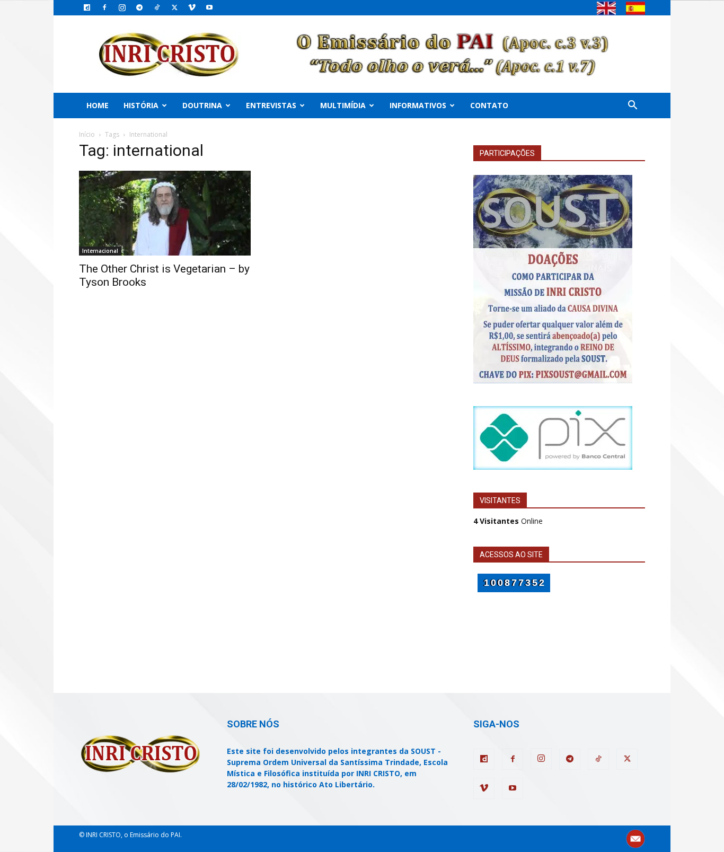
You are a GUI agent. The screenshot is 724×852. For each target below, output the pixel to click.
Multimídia (343, 105)
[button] (632, 106)
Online (508, 521)
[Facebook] (104, 7)
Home (97, 105)
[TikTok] (157, 7)
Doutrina (202, 105)
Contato (489, 105)
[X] (174, 7)
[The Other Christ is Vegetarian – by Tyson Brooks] (165, 213)
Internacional (100, 250)
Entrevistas (271, 105)
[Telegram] (139, 7)
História (140, 105)
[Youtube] (209, 7)
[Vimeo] (192, 7)
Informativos (418, 105)
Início (87, 134)
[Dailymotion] (87, 7)
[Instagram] (122, 7)
